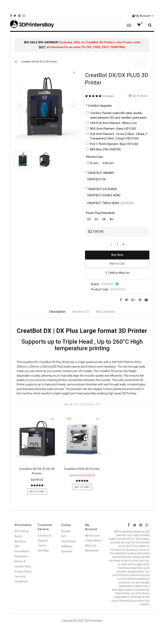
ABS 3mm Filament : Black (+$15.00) (113, 128)
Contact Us (45, 535)
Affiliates (67, 546)
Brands (65, 531)
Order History (93, 540)
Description (57, 312)
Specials (66, 551)
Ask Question (105, 312)
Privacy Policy (23, 571)
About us (20, 541)
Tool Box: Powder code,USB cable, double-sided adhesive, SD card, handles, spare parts (118, 115)
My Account (143, 15)
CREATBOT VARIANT (101, 173)
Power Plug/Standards (100, 212)
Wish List (90, 545)
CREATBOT (108, 284)
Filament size (94, 156)
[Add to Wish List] (53, 419)
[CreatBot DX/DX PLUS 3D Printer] (47, 107)
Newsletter (92, 550)
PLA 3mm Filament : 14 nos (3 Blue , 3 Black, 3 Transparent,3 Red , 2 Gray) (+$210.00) (118, 136)
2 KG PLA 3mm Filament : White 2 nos (113, 123)
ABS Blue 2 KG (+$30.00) (105, 149)
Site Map (43, 550)
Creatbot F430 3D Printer (82, 468)
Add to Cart (117, 263)
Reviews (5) (80, 312)
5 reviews (108, 96)
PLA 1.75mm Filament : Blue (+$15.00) (114, 144)
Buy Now (117, 255)
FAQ (17, 546)
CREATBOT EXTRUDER (102, 189)
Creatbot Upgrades (100, 105)
